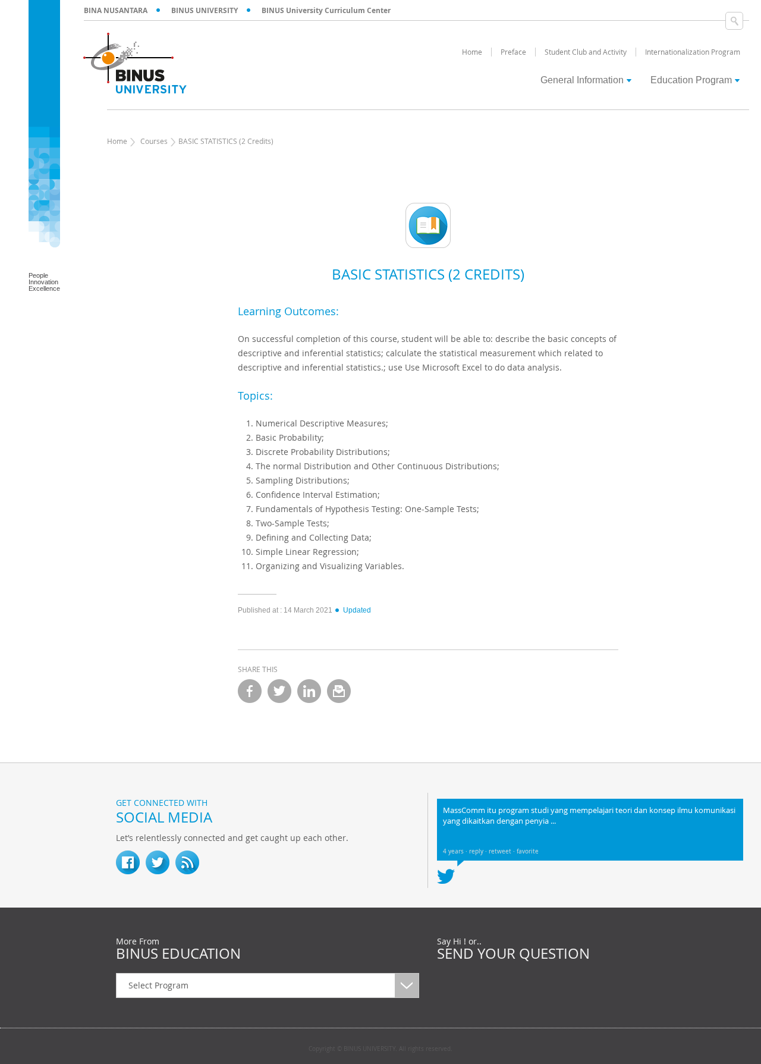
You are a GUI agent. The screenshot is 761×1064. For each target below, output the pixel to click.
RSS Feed (187, 862)
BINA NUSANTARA (115, 10)
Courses (154, 141)
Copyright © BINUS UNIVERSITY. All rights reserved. (380, 1049)
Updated (357, 610)
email (339, 691)
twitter (279, 691)
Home (117, 141)
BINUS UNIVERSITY (204, 10)
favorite (528, 851)
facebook (250, 691)
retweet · (503, 851)
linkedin (309, 691)
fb (128, 862)
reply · (479, 851)
